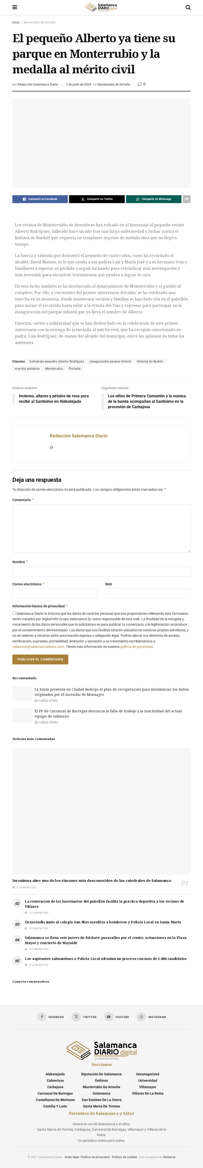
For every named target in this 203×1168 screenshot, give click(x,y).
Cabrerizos (55, 1081)
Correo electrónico (28, 584)
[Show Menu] (14, 7)
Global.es (169, 1157)
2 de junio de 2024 (78, 84)
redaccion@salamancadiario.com (38, 647)
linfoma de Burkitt (150, 361)
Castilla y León (55, 1106)
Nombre (20, 561)
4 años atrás (47, 700)
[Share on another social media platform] (187, 199)
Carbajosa (55, 1087)
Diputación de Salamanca (101, 1074)
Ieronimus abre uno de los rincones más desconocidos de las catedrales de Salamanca (91, 880)
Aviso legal (72, 1157)
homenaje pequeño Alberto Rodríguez (56, 361)
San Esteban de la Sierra (102, 1100)
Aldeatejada (55, 1074)
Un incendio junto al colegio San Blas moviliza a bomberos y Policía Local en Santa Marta (103, 922)
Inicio (16, 22)
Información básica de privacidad (40, 606)
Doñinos (101, 1081)
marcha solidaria (27, 368)
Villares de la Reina (148, 1093)
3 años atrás (47, 722)
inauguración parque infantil (110, 361)
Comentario (23, 499)
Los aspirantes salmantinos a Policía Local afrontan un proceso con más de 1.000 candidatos (106, 958)
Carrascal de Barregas (55, 1093)
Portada (75, 368)
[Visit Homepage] (101, 7)
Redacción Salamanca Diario (38, 84)
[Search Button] (188, 7)
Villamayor (147, 1087)
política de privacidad (136, 647)
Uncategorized (147, 1074)
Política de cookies (124, 1157)
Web (108, 584)
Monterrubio (54, 368)
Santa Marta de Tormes (101, 1106)
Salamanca (101, 1093)
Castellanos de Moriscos (55, 1100)
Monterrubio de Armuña (39, 22)
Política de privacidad (95, 1157)
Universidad (147, 1081)
